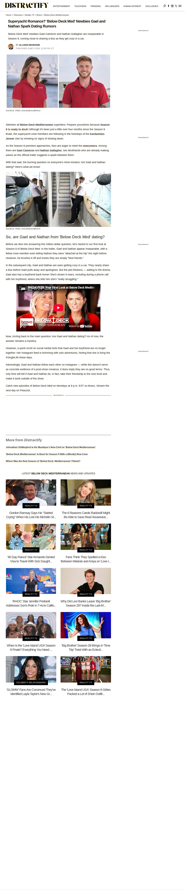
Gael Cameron (25, 150)
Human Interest (132, 6)
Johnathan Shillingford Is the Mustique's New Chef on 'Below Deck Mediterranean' (51, 447)
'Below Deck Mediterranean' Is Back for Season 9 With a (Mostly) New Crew (47, 454)
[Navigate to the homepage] (27, 5)
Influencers (112, 6)
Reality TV (29, 15)
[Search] (164, 5)
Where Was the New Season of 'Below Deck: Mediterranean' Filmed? (43, 461)
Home (8, 15)
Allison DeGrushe (29, 45)
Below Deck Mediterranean (56, 15)
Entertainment (61, 6)
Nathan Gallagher (51, 150)
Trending (95, 6)
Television (80, 6)
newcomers (90, 145)
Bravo (39, 15)
